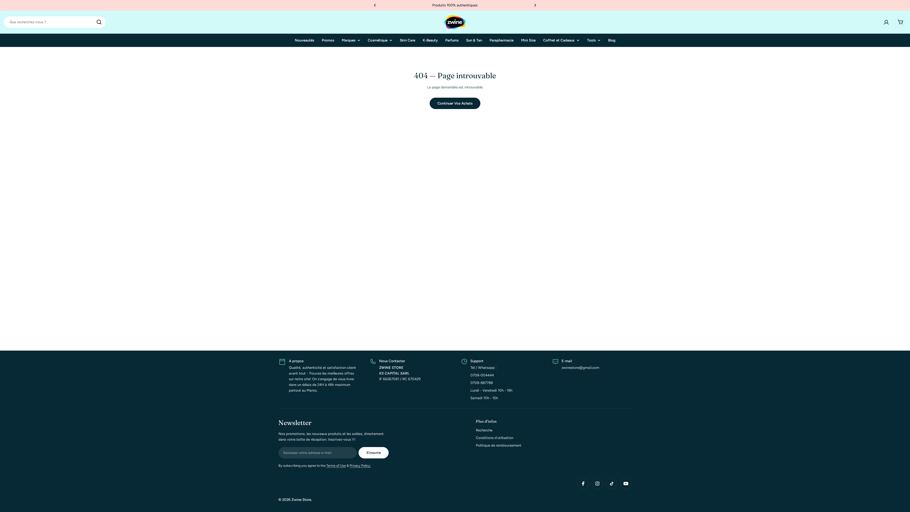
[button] (375, 5)
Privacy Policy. (360, 466)
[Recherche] (99, 22)
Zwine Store (301, 500)
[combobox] (55, 22)
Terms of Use (336, 466)
